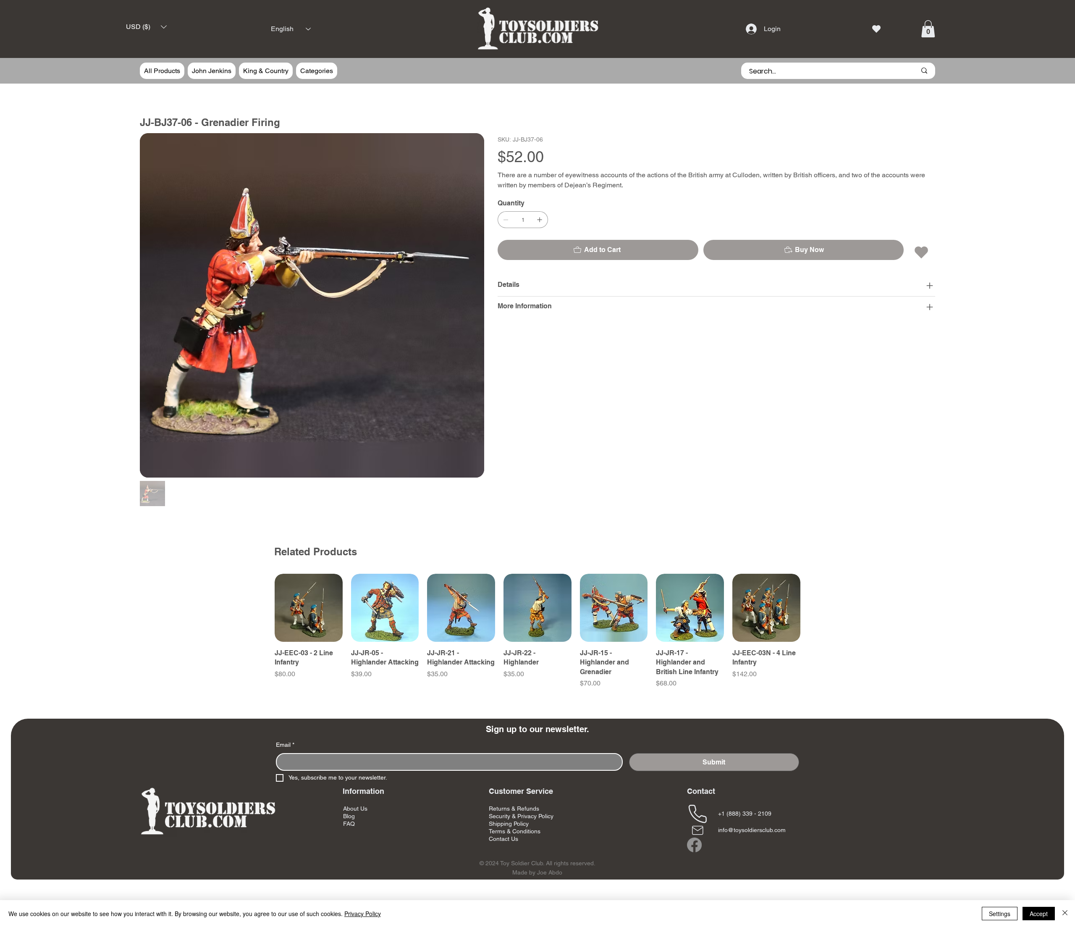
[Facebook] (694, 845)
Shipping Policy (509, 823)
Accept (1039, 913)
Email (285, 744)
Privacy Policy (362, 913)
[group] (537, 635)
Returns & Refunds (514, 808)
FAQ (349, 823)
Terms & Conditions (514, 831)
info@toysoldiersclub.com (752, 830)
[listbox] (146, 27)
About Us (355, 808)
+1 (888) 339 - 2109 (744, 813)
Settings (999, 913)
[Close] (1065, 913)
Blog (349, 816)
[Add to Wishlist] (922, 252)
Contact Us (503, 838)
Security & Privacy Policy (521, 816)
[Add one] (539, 219)
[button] (146, 27)
